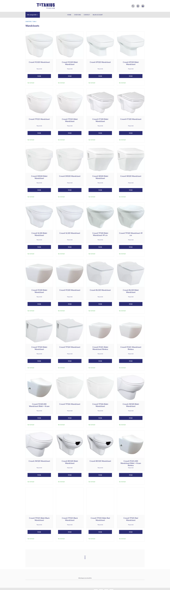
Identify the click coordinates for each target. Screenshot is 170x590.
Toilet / (35, 21)
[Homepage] (40, 6)
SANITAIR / (29, 21)
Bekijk (39, 76)
